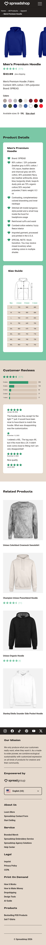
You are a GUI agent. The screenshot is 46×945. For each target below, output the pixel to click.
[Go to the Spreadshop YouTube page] (33, 731)
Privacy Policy (10, 865)
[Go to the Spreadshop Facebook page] (12, 731)
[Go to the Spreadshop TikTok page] (19, 731)
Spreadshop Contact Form (16, 816)
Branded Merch (11, 835)
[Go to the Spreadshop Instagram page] (5, 731)
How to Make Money (13, 888)
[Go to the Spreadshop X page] (40, 731)
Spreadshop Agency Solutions (18, 843)
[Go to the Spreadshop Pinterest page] (26, 731)
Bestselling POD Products (15, 915)
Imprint (7, 861)
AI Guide (8, 901)
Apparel (23, 11)
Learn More (9, 812)
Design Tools (10, 896)
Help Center (9, 847)
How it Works (10, 884)
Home (3, 11)
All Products (13, 11)
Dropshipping (10, 892)
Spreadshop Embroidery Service (19, 839)
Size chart (30, 113)
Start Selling (9, 820)
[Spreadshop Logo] (17, 3)
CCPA (6, 870)
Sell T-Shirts (9, 919)
